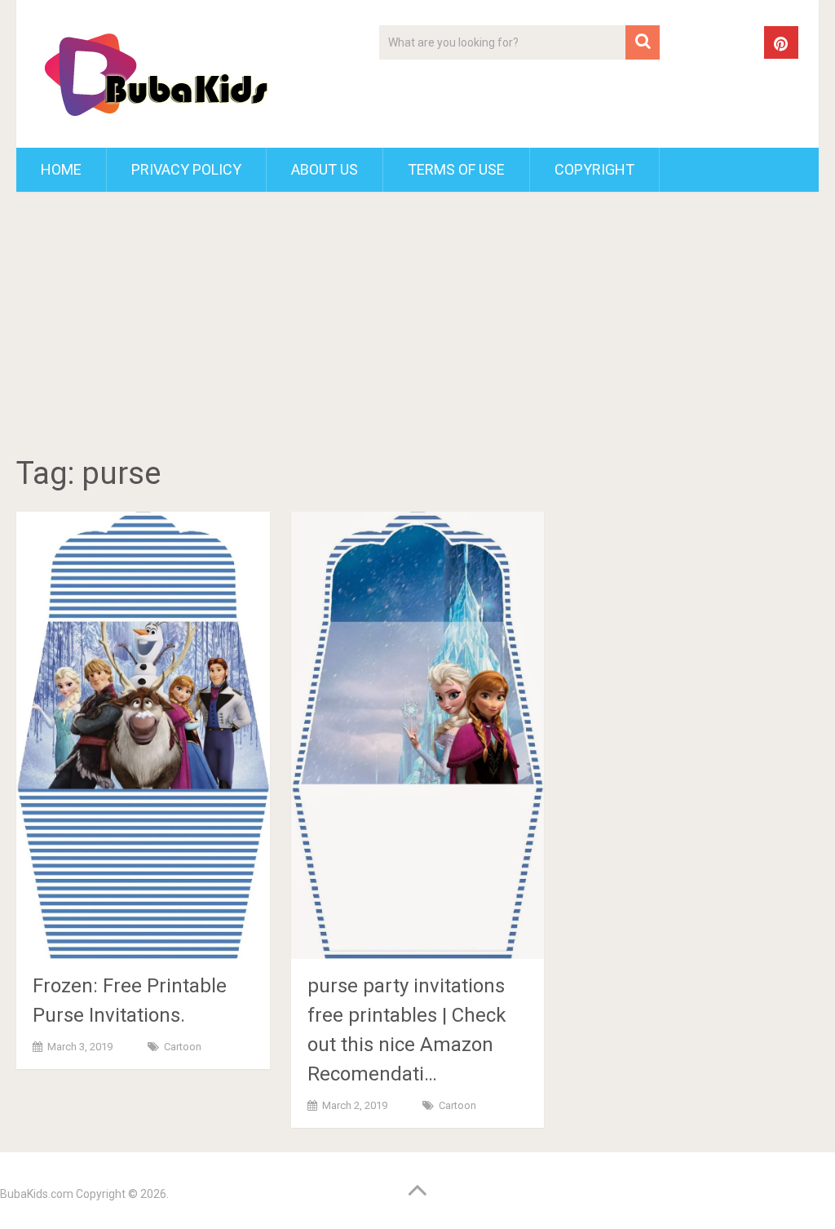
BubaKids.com (36, 1193)
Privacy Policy (186, 169)
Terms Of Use (456, 169)
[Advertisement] (418, 326)
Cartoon (182, 1046)
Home (61, 169)
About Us (324, 169)
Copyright (594, 169)
